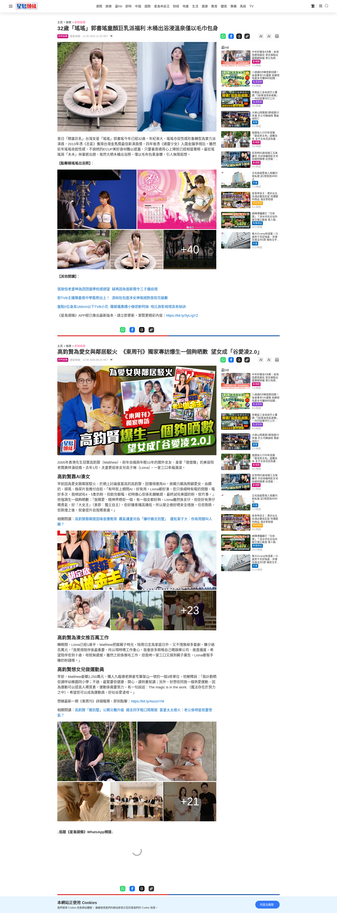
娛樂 (68, 22)
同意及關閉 (267, 904)
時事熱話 (257, 223)
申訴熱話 (257, 203)
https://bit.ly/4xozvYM (147, 701)
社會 (255, 183)
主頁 (60, 22)
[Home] (26, 6)
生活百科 (257, 82)
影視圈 (256, 61)
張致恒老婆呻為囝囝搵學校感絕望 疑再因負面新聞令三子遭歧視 (107, 289)
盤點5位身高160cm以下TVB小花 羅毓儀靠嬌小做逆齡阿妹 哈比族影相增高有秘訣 (121, 307)
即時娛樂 (79, 22)
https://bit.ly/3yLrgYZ (182, 315)
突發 (255, 122)
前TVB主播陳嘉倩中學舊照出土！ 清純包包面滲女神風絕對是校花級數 (112, 298)
